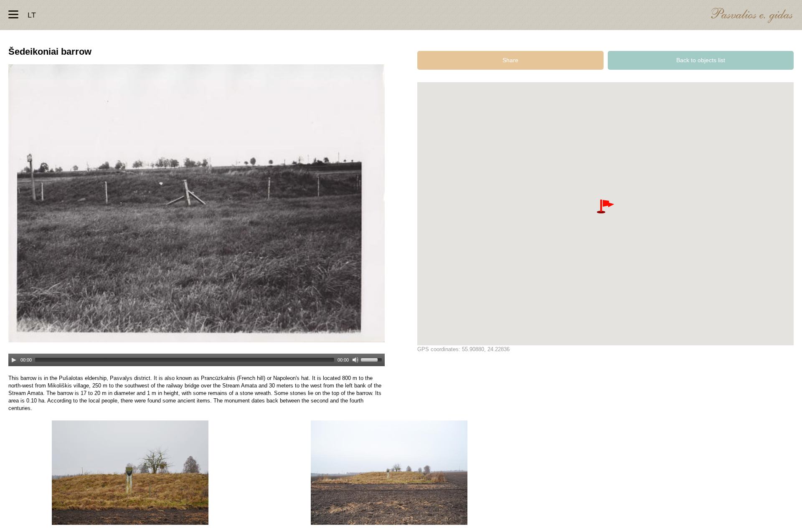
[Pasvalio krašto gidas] (752, 16)
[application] (196, 356)
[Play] (13, 360)
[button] (605, 207)
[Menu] (13, 15)
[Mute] (355, 360)
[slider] (372, 359)
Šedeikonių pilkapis (130, 472)
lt (32, 15)
